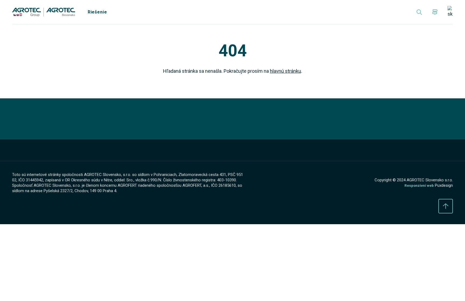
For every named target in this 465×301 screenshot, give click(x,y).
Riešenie (100, 13)
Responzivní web (417, 189)
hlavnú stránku (289, 74)
